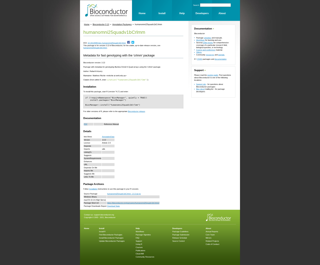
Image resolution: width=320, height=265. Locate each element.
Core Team (210, 235)
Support (199, 70)
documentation (220, 59)
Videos (199, 52)
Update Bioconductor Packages (112, 241)
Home (87, 24)
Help (138, 228)
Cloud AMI (140, 254)
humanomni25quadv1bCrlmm (95, 48)
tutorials (221, 55)
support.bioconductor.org (104, 215)
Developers (177, 228)
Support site (201, 84)
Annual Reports (212, 232)
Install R (102, 232)
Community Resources (145, 257)
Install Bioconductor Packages (111, 238)
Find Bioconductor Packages (110, 235)
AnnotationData (108, 137)
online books (208, 43)
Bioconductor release (136, 111)
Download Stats (113, 206)
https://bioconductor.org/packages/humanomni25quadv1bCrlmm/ (133, 203)
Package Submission (180, 235)
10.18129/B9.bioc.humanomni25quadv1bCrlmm (107, 43)
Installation (93, 189)
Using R (139, 244)
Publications (140, 251)
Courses (139, 247)
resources (210, 55)
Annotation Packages (122, 24)
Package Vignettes (143, 235)
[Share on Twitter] (133, 43)
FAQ (137, 238)
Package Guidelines (180, 232)
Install (101, 228)
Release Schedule (179, 238)
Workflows (200, 40)
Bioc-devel (200, 89)
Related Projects (212, 241)
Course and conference (205, 50)
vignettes (207, 38)
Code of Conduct (212, 244)
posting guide (212, 75)
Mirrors (209, 238)
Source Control (178, 241)
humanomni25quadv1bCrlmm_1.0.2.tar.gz (124, 194)
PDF (86, 124)
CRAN (199, 59)
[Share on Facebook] (128, 43)
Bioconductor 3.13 (101, 24)
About (208, 228)
